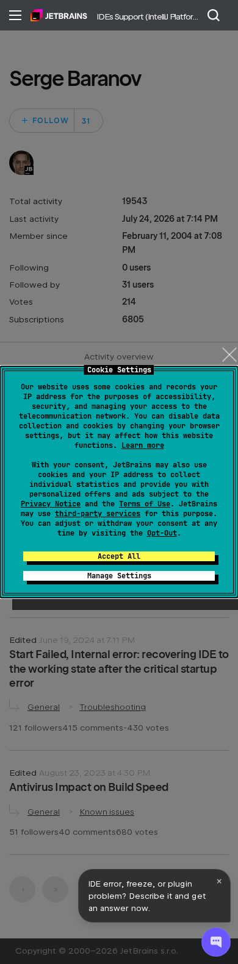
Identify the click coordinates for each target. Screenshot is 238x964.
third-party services (97, 514)
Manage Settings (119, 576)
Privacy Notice (51, 504)
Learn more (142, 445)
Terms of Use (144, 504)
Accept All (119, 556)
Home (59, 15)
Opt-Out (162, 533)
